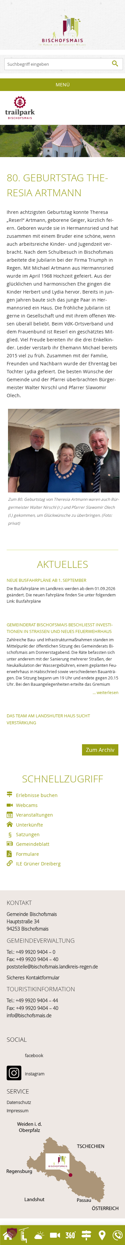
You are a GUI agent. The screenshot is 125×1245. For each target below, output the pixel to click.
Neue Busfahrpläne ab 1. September (46, 580)
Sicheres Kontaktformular (33, 977)
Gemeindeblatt (32, 844)
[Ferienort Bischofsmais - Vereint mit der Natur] (62, 25)
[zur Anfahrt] (62, 1166)
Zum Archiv (100, 750)
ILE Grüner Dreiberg (38, 863)
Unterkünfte (29, 825)
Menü (63, 84)
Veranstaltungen (34, 815)
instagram (34, 1074)
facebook (34, 1055)
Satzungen (28, 834)
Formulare (27, 854)
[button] (12, 1233)
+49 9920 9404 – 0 (35, 952)
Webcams (27, 805)
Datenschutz (19, 1102)
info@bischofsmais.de (29, 1015)
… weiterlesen (105, 692)
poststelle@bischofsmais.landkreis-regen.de (52, 966)
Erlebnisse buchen (37, 795)
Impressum (17, 1110)
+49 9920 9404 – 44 (37, 1000)
